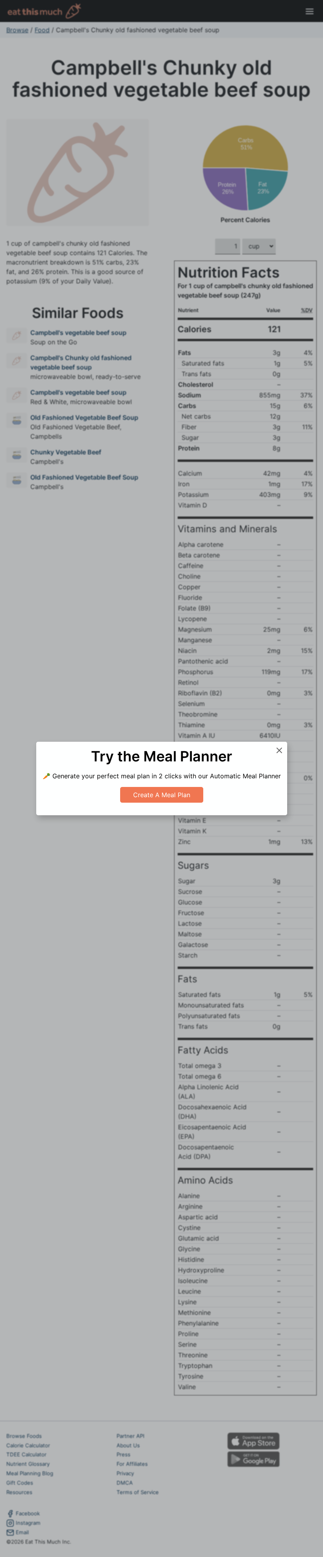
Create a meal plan (161, 795)
